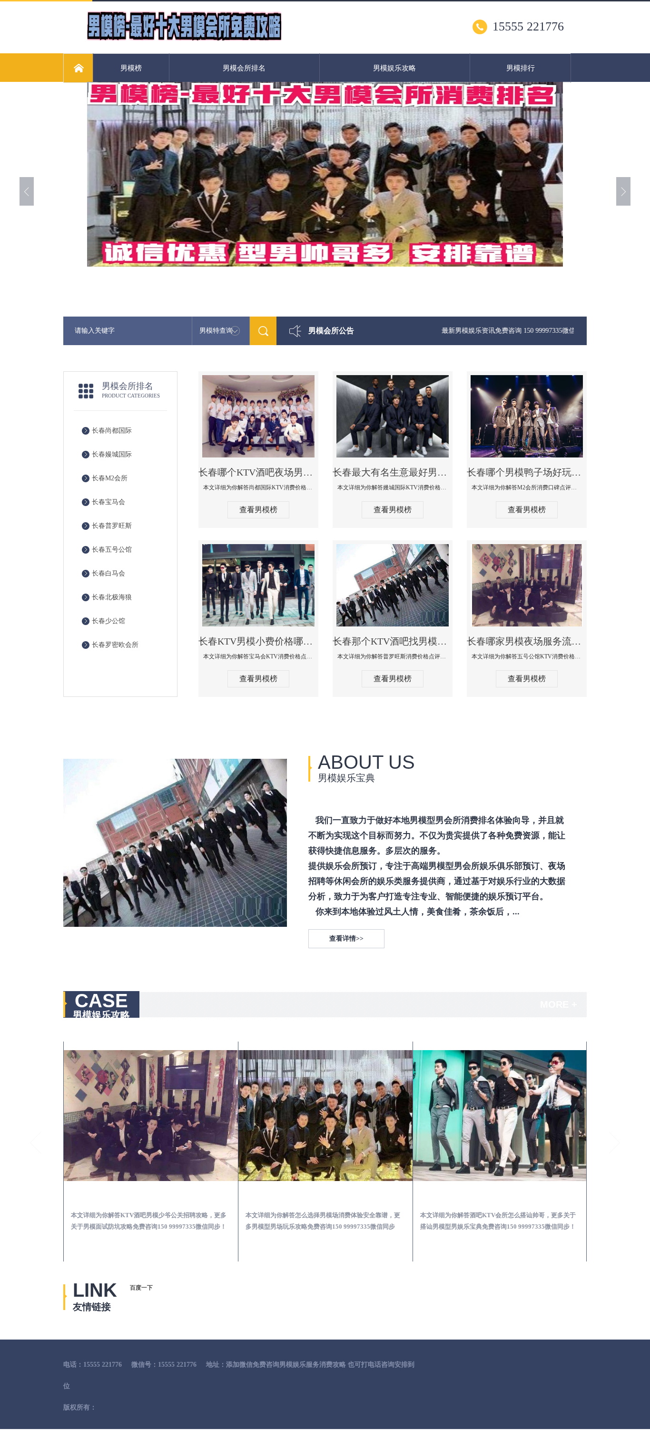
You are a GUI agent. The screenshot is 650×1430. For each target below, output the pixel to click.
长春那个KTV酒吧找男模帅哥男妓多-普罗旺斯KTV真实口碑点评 (393, 641)
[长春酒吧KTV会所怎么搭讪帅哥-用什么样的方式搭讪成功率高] (328, 1115)
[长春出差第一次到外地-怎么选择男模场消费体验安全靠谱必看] (154, 1115)
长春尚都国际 (112, 430)
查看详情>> (346, 938)
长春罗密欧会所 (115, 644)
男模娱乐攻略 (394, 68)
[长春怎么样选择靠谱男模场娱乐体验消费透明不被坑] (503, 1115)
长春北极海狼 (112, 597)
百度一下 (141, 1287)
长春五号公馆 (112, 549)
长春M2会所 (110, 478)
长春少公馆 (108, 621)
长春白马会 (108, 573)
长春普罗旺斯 (112, 525)
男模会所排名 (244, 68)
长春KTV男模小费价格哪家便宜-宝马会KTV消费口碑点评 (258, 641)
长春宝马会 (108, 502)
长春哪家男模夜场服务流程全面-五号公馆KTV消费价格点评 (527, 641)
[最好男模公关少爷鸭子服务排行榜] (184, 38)
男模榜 (131, 68)
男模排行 (520, 68)
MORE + (558, 1004)
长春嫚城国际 (112, 454)
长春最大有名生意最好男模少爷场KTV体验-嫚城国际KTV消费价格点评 (393, 472)
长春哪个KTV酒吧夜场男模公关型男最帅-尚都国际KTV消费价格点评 (258, 472)
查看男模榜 (258, 510)
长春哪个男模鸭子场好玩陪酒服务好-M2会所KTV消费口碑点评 (527, 472)
